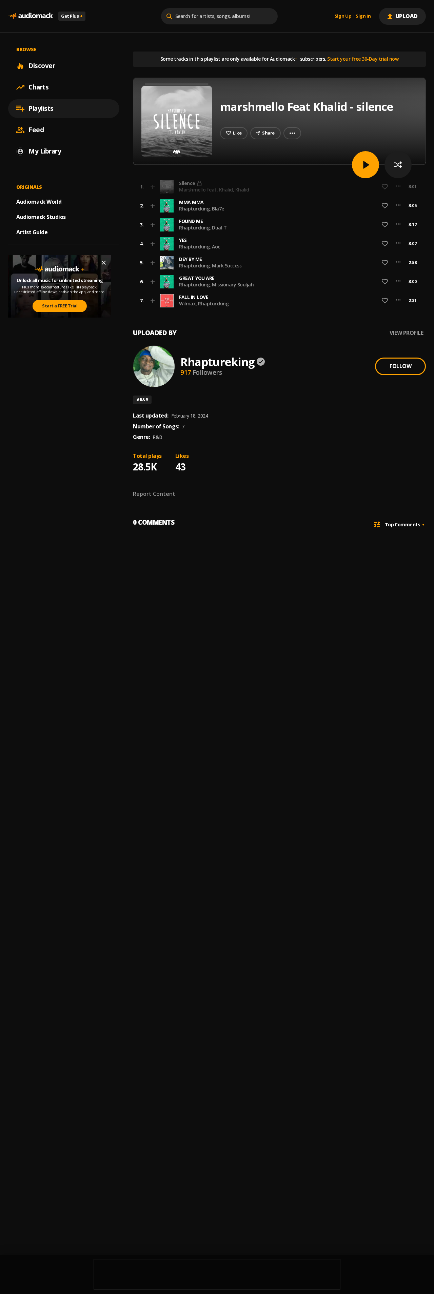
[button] (277, 205)
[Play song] (365, 164)
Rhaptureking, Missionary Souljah (216, 284)
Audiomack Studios (41, 217)
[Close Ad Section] (103, 262)
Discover (41, 65)
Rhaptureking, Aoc (199, 246)
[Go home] (30, 16)
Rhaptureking (217, 361)
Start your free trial (329, 186)
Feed (36, 129)
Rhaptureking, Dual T (202, 227)
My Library (44, 151)
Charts (38, 87)
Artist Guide (31, 232)
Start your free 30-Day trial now (362, 59)
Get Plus (72, 16)
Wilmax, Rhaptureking (204, 303)
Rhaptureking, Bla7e (201, 208)
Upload (406, 16)
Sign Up (343, 16)
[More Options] (398, 205)
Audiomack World (39, 201)
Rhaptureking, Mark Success (210, 265)
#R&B (142, 400)
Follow (400, 366)
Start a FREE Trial (59, 306)
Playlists (41, 108)
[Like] (385, 205)
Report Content (154, 494)
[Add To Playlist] (153, 206)
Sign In (363, 16)
